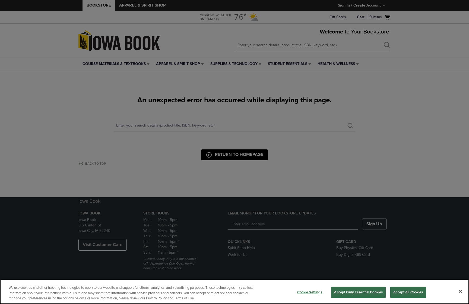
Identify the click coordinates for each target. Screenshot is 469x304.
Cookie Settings (309, 292)
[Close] (460, 291)
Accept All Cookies (408, 292)
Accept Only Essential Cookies (358, 292)
